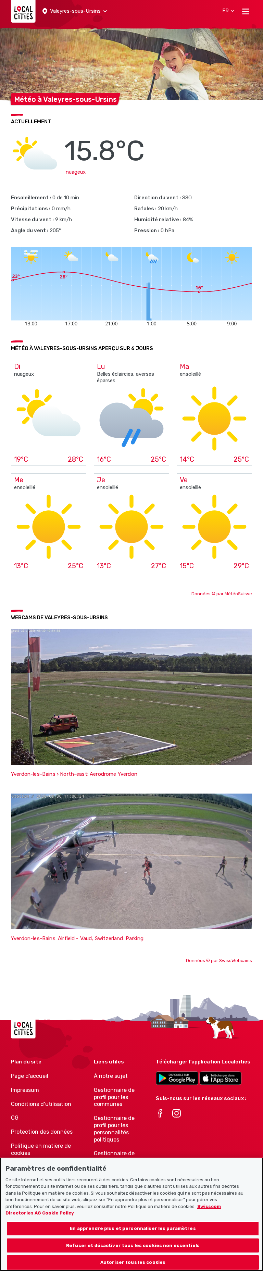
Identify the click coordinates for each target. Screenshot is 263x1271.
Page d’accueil (29, 1076)
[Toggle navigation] (245, 11)
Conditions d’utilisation (41, 1104)
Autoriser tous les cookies (132, 1262)
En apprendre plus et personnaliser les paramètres (133, 1228)
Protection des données (42, 1132)
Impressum (25, 1090)
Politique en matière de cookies (41, 1149)
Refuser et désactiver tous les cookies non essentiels (133, 1245)
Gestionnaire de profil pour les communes (114, 1097)
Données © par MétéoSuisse (221, 593)
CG (14, 1117)
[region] (131, 1214)
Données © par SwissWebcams (219, 960)
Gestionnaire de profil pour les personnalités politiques (114, 1129)
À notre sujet (111, 1076)
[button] (74, 11)
